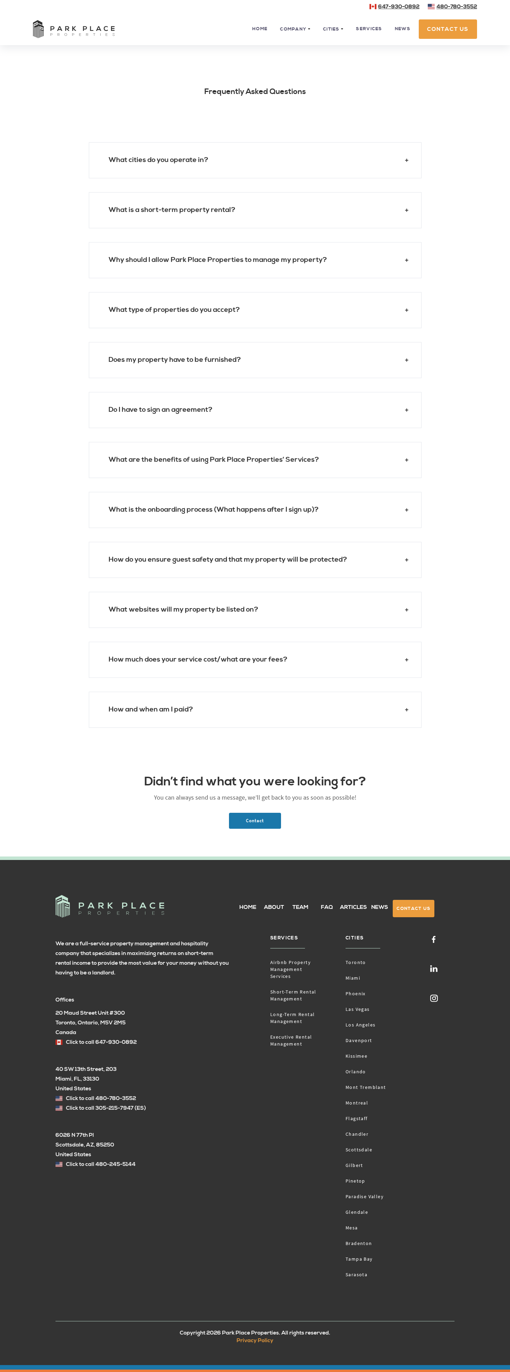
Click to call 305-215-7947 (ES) (106, 1108)
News (402, 29)
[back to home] (74, 29)
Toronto (356, 962)
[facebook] (433, 939)
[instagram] (434, 998)
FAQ (327, 907)
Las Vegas (358, 1009)
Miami (353, 978)
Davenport (359, 1040)
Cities (355, 938)
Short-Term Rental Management (293, 995)
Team (300, 907)
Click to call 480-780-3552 (101, 1098)
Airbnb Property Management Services (290, 969)
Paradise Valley (365, 1196)
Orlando (356, 1071)
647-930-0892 (398, 6)
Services (369, 29)
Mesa (352, 1228)
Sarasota (356, 1274)
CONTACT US (448, 29)
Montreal (357, 1103)
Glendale (357, 1212)
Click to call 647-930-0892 (101, 1042)
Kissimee (356, 1056)
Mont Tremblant (366, 1087)
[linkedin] (433, 968)
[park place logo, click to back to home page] (110, 906)
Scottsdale (359, 1150)
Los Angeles (360, 1025)
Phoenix (356, 993)
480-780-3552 (456, 6)
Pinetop (355, 1181)
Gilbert (354, 1165)
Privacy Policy (255, 1340)
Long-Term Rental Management (292, 1017)
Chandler (357, 1134)
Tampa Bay (359, 1259)
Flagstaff (357, 1118)
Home (259, 29)
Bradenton (359, 1243)
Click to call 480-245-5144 (101, 1164)
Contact (255, 821)
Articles (353, 907)
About (274, 907)
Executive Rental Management (291, 1040)
